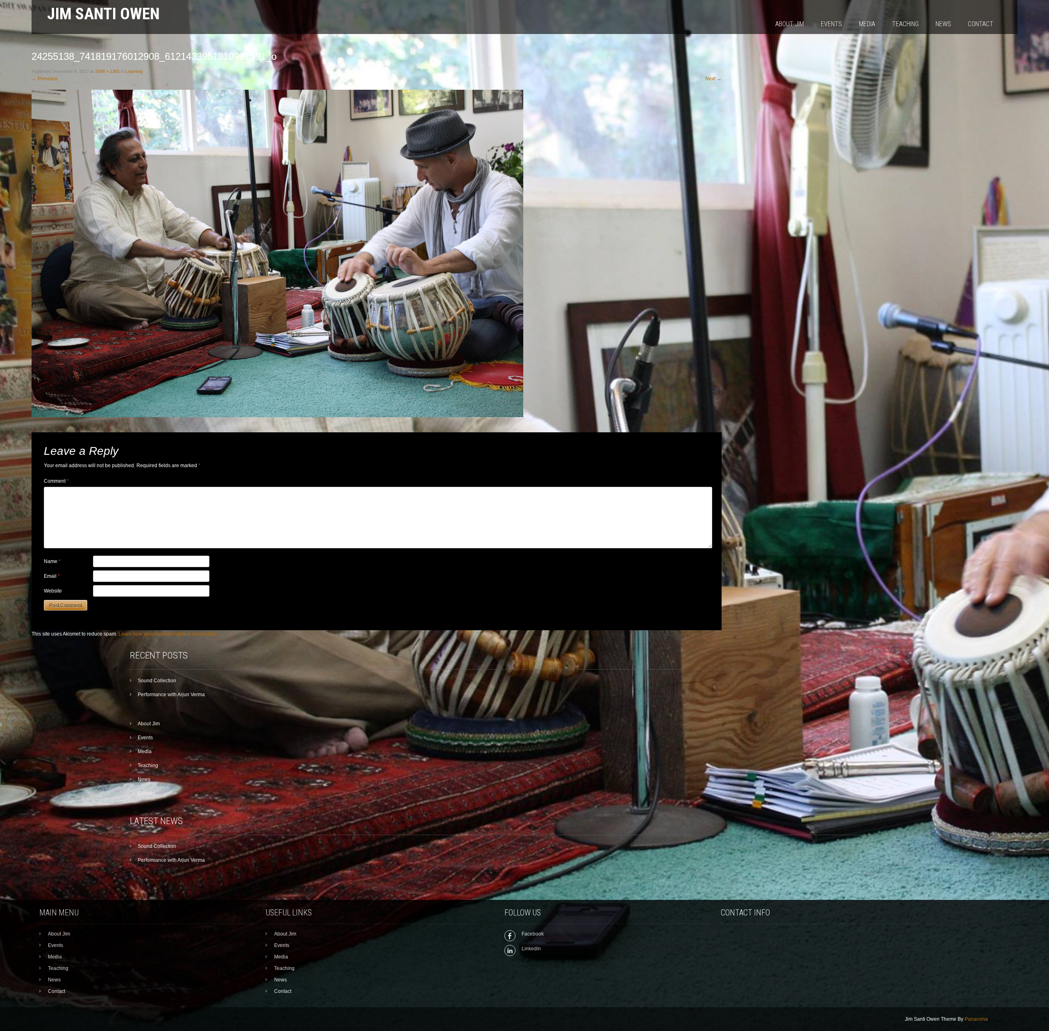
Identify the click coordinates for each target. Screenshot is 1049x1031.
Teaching (905, 24)
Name (52, 561)
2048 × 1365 (107, 71)
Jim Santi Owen (103, 13)
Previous (44, 79)
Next (713, 79)
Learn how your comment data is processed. (167, 634)
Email (52, 576)
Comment (56, 481)
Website (53, 591)
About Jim (789, 24)
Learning (134, 71)
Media (867, 24)
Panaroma (976, 1019)
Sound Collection (157, 681)
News (943, 24)
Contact (980, 24)
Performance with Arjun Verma (171, 694)
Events (831, 24)
